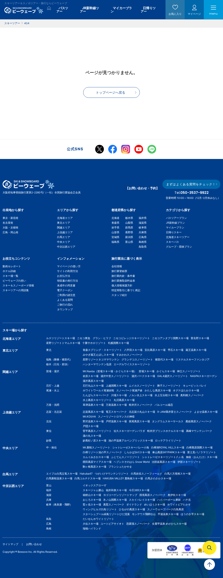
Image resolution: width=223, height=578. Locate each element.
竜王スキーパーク (116, 411)
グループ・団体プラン (179, 246)
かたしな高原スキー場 (158, 390)
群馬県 (129, 227)
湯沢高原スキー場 (93, 380)
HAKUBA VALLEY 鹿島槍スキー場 (123, 478)
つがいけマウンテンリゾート (112, 473)
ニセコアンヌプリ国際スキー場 (170, 338)
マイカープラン (175, 227)
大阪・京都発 (10, 227)
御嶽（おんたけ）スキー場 (201, 457)
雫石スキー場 (175, 350)
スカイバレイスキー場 (142, 499)
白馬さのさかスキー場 (158, 478)
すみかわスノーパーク (129, 354)
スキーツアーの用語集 (16, 290)
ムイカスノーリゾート (142, 385)
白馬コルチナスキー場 (87, 478)
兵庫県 (143, 232)
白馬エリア (63, 237)
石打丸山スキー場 (93, 385)
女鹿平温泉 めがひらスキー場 (169, 523)
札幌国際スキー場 (118, 343)
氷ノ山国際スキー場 (115, 499)
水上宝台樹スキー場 (166, 395)
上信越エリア (65, 232)
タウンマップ (65, 309)
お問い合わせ (34, 544)
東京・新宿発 (10, 218)
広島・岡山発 (10, 232)
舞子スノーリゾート (169, 385)
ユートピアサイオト (112, 523)
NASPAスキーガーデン (203, 376)
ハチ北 (187, 499)
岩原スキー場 (90, 376)
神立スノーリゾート (189, 371)
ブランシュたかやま (120, 466)
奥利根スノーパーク (192, 395)
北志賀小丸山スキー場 (142, 411)
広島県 (143, 237)
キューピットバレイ (194, 385)
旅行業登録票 (119, 271)
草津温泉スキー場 (93, 404)
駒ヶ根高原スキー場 (94, 466)
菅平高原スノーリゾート (97, 431)
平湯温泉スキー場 (168, 514)
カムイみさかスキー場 (96, 457)
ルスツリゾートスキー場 (60, 338)
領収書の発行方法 (67, 280)
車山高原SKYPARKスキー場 (168, 452)
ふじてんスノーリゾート (125, 457)
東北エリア (63, 222)
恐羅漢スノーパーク (138, 523)
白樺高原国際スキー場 (199, 447)
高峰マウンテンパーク (199, 431)
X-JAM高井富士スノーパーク (174, 411)
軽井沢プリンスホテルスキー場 (165, 431)
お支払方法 (63, 275)
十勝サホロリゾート (94, 343)
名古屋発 (8, 222)
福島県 (115, 241)
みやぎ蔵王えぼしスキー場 (98, 354)
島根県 (143, 241)
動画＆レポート (12, 266)
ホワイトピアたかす (179, 504)
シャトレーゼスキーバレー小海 (130, 447)
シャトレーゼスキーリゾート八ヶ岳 (163, 457)
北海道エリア (65, 218)
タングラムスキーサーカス (167, 421)
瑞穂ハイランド (92, 528)
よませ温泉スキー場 (206, 411)
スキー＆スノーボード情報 (18, 285)
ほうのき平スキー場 (192, 514)
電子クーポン (65, 290)
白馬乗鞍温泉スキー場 (59, 478)
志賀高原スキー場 (93, 411)
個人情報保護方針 (122, 285)
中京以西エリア (66, 246)
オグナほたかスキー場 (186, 390)
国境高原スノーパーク (152, 495)
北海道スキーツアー (177, 237)
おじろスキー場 (92, 499)
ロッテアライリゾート (168, 440)
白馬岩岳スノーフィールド (146, 473)
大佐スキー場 (90, 523)
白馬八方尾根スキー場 (177, 473)
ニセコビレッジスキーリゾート (131, 338)
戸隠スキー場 (90, 426)
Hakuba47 (86, 473)
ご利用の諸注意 (66, 295)
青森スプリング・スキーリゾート (102, 350)
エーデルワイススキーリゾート (132, 364)
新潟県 (129, 237)
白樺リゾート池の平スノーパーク (102, 452)
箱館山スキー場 (92, 495)
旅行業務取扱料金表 (123, 280)
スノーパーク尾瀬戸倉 (129, 390)
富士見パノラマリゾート (201, 452)
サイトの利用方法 (67, 271)
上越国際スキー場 (116, 385)
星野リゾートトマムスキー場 (63, 343)
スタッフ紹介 (119, 295)
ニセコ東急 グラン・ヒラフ (94, 338)
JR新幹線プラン (175, 222)
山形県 (115, 232)
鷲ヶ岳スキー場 (92, 504)
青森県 (115, 222)
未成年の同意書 (66, 285)
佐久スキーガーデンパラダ (129, 431)
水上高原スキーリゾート (97, 400)
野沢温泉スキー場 (93, 421)
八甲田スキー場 (133, 350)
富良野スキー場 (200, 338)
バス (62, 9)
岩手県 (115, 227)
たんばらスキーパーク (96, 395)
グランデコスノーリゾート (137, 359)
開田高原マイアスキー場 (97, 461)
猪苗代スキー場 (164, 359)
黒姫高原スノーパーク (199, 421)
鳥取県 (143, 246)
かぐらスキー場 (166, 371)
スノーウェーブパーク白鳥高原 (166, 509)
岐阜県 (143, 227)
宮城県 (115, 237)
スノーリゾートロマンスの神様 (116, 416)
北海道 (115, 218)
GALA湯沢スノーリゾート (172, 376)
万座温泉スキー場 (116, 404)
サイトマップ (10, 544)
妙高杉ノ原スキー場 (94, 440)
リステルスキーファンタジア (192, 359)
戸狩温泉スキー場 (116, 421)
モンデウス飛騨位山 (143, 514)
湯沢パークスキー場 (143, 376)
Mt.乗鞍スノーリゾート (96, 447)
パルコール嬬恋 (164, 404)
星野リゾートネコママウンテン (101, 359)
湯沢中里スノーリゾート (115, 376)
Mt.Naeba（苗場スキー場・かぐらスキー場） (110, 371)
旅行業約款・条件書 (123, 275)
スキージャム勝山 (93, 490)
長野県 (129, 232)
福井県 (143, 218)
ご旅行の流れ (65, 304)
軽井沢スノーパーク (140, 404)
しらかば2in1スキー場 (137, 452)
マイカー (121, 9)
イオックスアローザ (94, 485)
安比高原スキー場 (155, 350)
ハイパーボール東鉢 (169, 499)
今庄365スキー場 (139, 490)
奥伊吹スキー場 (178, 495)
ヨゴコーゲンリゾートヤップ (120, 495)
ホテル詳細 (9, 271)
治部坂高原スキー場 (163, 461)
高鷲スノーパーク (113, 504)
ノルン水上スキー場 (140, 395)
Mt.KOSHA (89, 416)
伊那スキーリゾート (189, 461)
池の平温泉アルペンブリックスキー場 (130, 440)
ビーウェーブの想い (14, 280)
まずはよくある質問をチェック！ (191, 184)
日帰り (148, 9)
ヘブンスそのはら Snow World (132, 461)
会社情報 (117, 266)
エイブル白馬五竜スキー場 (62, 473)
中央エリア (63, 241)
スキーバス (172, 241)
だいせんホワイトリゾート (98, 519)
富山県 (129, 241)
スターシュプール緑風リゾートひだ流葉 (106, 514)
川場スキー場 (119, 395)
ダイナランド (134, 504)
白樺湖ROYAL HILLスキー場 (167, 447)
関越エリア (63, 227)
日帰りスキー (174, 232)
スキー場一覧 (10, 275)
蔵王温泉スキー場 (196, 350)
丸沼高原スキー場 (124, 400)
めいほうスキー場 (154, 504)
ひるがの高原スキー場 (132, 509)
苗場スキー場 (146, 371)
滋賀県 (143, 222)
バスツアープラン (176, 218)
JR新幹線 (89, 9)
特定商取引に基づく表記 (126, 290)
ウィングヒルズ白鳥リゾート (100, 509)
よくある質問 (65, 299)
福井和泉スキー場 (116, 490)
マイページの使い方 (69, 266)
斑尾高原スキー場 (139, 421)
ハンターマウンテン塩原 (97, 364)
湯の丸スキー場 (92, 435)
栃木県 (129, 218)
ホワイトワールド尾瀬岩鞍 (98, 390)
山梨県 (129, 222)
